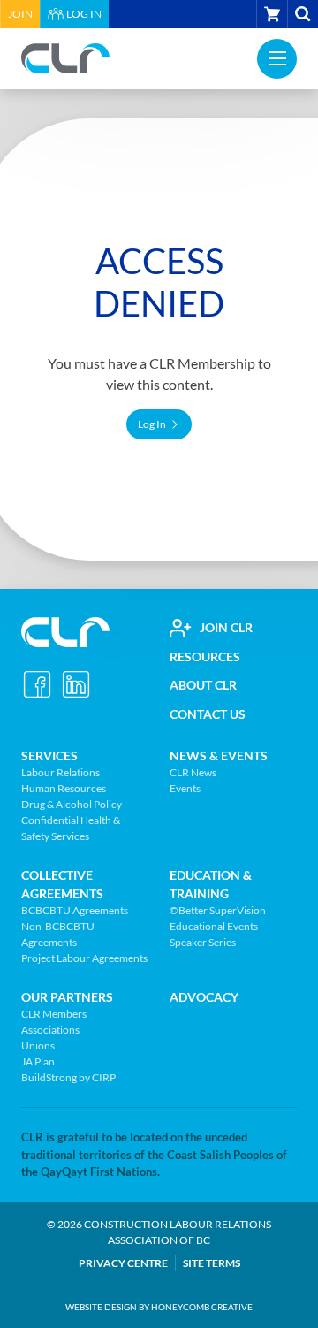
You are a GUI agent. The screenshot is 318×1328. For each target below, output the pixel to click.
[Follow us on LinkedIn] (76, 684)
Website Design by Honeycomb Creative (159, 1306)
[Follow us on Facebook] (37, 684)
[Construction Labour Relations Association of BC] (65, 58)
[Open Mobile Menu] (277, 59)
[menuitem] (20, 14)
